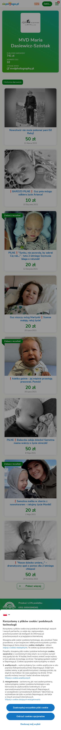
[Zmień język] (6, 615)
